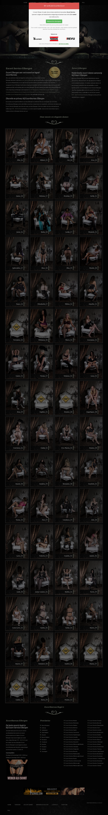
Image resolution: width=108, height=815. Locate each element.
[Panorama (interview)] (54, 39)
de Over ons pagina (64, 43)
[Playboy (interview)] (37, 38)
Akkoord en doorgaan (54, 21)
